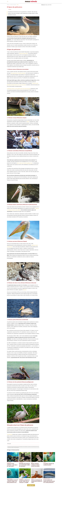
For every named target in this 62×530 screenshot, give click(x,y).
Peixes (44, 462)
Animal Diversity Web (23, 53)
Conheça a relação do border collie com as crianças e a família (24, 481)
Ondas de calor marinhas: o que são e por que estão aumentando (12, 465)
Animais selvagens (13, 4)
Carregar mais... (31, 485)
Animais (8, 4)
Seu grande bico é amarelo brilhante (18, 73)
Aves (18, 4)
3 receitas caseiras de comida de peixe (48, 464)
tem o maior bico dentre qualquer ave (24, 163)
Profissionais (9, 434)
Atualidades (9, 462)
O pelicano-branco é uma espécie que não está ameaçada (18, 88)
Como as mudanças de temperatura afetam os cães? (36, 481)
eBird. (28, 121)
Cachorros (21, 462)
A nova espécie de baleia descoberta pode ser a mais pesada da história (49, 481)
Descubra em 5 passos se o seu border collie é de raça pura (24, 465)
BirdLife (24, 289)
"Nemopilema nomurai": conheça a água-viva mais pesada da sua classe (12, 481)
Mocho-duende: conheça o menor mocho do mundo (35, 465)
